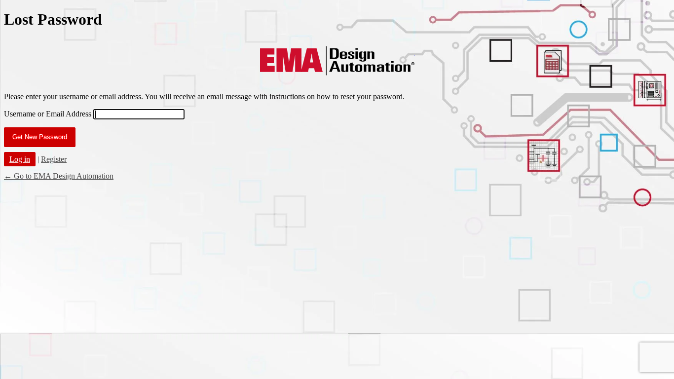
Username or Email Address (47, 114)
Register (54, 159)
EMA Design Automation (337, 60)
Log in (19, 159)
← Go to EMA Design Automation (58, 176)
